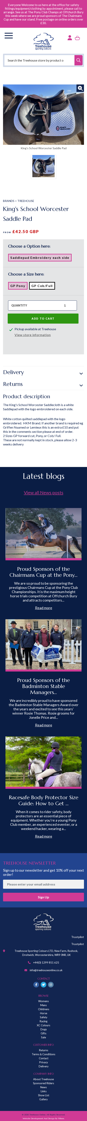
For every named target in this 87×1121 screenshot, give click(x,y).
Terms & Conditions (43, 1054)
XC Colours (43, 1025)
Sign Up (43, 897)
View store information (33, 335)
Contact (43, 1058)
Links (44, 1091)
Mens (43, 1005)
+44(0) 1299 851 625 (46, 962)
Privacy (43, 1062)
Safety (43, 1017)
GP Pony (19, 287)
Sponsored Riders (43, 1083)
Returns (13, 384)
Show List (43, 1095)
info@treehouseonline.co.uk (46, 970)
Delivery (13, 372)
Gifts (43, 1033)
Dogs (43, 1029)
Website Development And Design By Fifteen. (44, 1118)
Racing (43, 1021)
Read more (43, 608)
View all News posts (43, 492)
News (43, 1087)
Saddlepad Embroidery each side (41, 258)
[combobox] (43, 60)
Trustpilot (77, 937)
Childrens (43, 1009)
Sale (43, 1037)
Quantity (19, 305)
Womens (43, 1001)
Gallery (43, 1099)
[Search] (78, 60)
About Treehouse (43, 1079)
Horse (43, 1013)
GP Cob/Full (43, 287)
